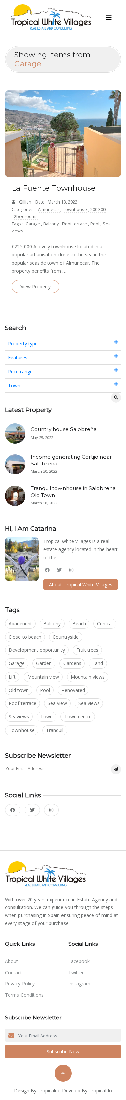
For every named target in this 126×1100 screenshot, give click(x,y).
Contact (13, 972)
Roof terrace (75, 224)
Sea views (89, 703)
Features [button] (17, 357)
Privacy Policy (20, 983)
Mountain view (43, 677)
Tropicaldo (49, 1090)
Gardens (72, 663)
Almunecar (49, 209)
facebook (79, 961)
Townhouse (75, 209)
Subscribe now (63, 1051)
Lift (12, 677)
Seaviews (19, 716)
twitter (76, 972)
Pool (95, 224)
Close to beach (25, 637)
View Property (35, 286)
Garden (44, 663)
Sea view (57, 703)
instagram (79, 983)
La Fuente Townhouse (54, 188)
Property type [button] (23, 343)
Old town (19, 690)
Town (46, 716)
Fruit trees (87, 650)
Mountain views (88, 677)
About (11, 961)
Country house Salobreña (64, 429)
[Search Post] (116, 398)
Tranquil (55, 730)
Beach (79, 623)
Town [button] (14, 385)
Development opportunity (37, 650)
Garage (33, 224)
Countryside (66, 637)
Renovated (73, 690)
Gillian (25, 202)
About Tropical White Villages (80, 584)
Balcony (51, 224)
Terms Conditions (24, 995)
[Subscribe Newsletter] (116, 769)
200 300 (98, 209)
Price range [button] (20, 371)
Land (97, 663)
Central (105, 623)
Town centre (78, 716)
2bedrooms (26, 216)
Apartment (20, 623)
